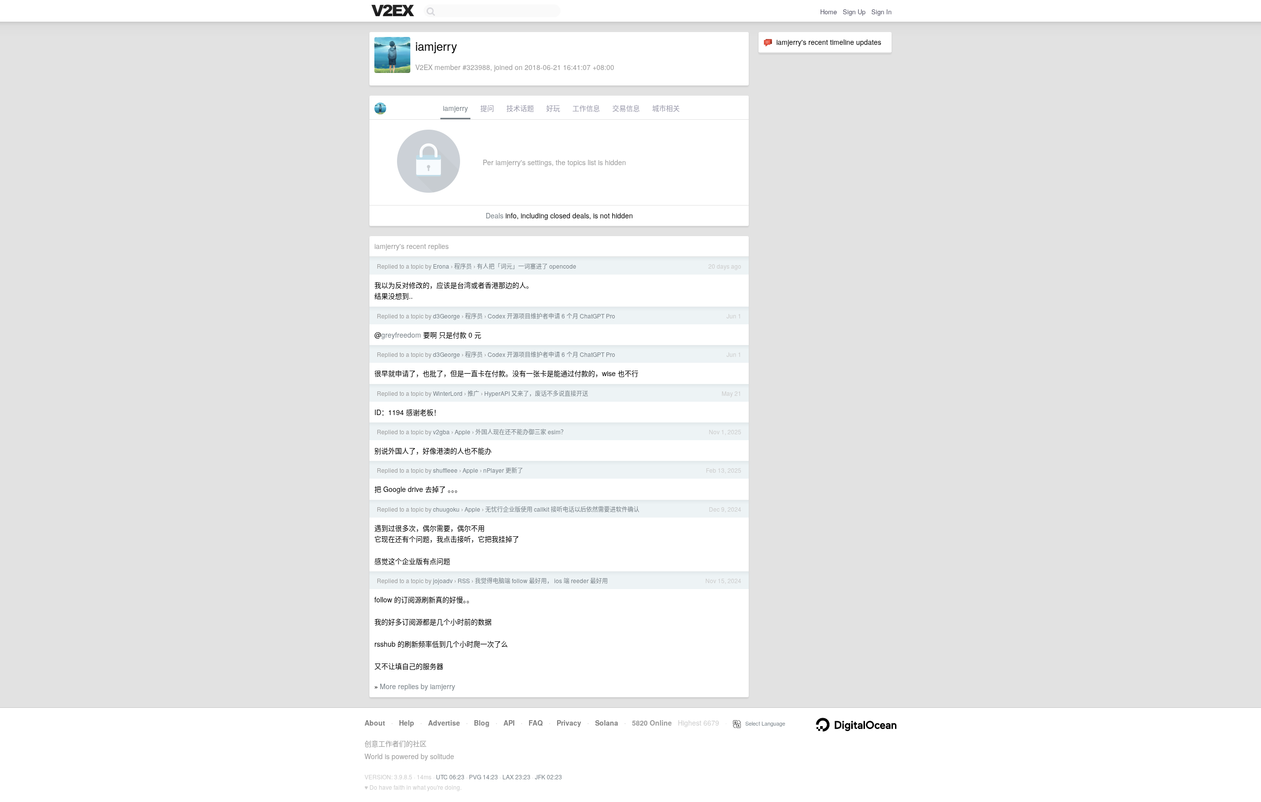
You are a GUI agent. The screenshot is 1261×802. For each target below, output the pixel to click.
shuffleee (445, 470)
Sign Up (854, 11)
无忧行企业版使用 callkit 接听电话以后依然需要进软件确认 (562, 509)
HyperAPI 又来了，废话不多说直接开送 (536, 393)
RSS (464, 580)
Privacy (569, 723)
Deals (494, 215)
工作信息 (586, 108)
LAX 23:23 (516, 776)
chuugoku (446, 509)
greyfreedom (401, 335)
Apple (462, 431)
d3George (446, 316)
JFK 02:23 (548, 776)
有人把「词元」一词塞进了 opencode (526, 266)
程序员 (463, 266)
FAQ (536, 723)
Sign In (881, 11)
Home (828, 11)
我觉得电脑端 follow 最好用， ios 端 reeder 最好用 (541, 580)
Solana (606, 723)
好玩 (553, 108)
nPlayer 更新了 (503, 470)
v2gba (441, 431)
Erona (441, 266)
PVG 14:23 (483, 776)
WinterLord (448, 393)
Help (406, 723)
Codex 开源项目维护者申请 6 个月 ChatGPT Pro (551, 316)
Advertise (444, 723)
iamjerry (455, 108)
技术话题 (520, 108)
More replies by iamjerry (417, 686)
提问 (487, 108)
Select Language (763, 723)
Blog (482, 723)
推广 (473, 393)
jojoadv (443, 580)
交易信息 (626, 108)
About (375, 723)
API (509, 723)
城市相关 (666, 108)
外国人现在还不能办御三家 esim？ (520, 431)
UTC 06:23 (450, 776)
